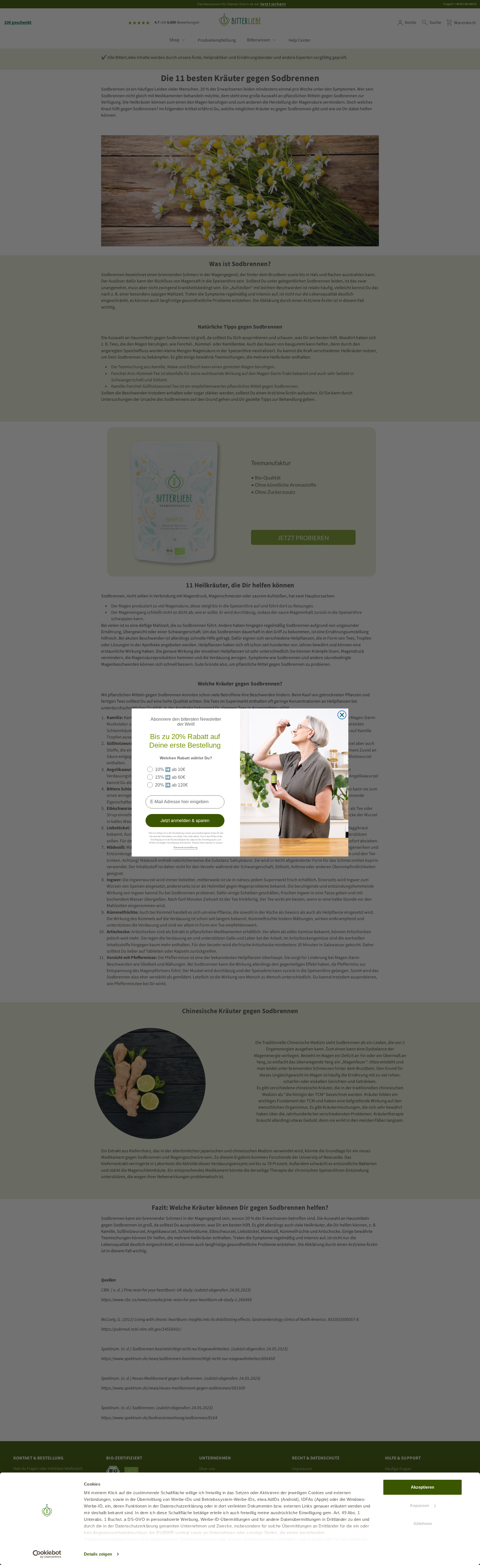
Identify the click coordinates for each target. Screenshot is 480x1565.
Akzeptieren (422, 1487)
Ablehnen (422, 1523)
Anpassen (419, 1505)
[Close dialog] (342, 715)
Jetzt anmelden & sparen (185, 820)
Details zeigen (98, 1554)
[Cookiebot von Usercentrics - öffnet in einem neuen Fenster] (47, 1554)
